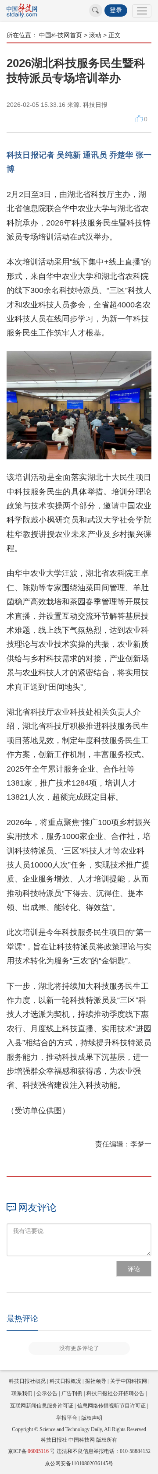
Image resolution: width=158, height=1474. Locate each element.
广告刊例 (72, 1393)
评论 (134, 1269)
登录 (116, 10)
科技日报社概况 (27, 1381)
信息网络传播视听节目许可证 (111, 1406)
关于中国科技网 (128, 1381)
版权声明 (91, 1418)
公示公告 (46, 1393)
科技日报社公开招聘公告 (115, 1393)
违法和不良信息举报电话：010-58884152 (104, 1451)
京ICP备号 (31, 1451)
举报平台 (66, 1418)
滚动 (95, 35)
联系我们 (21, 1393)
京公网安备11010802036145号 (79, 1463)
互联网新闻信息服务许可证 (41, 1406)
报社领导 (95, 1381)
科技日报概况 (65, 1381)
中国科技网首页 (60, 35)
